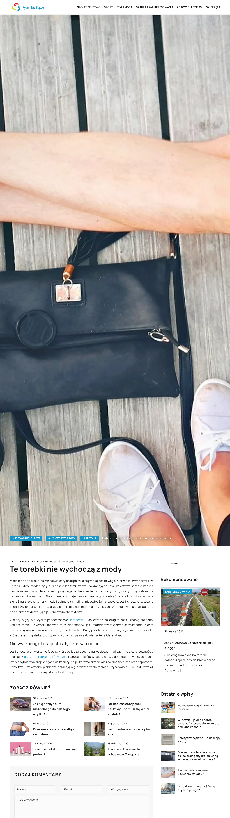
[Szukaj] (165, 563)
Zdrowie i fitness (189, 7)
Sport (108, 7)
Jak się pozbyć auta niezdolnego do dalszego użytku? (51, 709)
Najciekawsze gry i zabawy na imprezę (198, 707)
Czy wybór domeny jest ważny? (187, 643)
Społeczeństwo (89, 7)
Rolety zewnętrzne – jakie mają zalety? (199, 739)
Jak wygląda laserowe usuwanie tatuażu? (193, 772)
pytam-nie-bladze (27, 538)
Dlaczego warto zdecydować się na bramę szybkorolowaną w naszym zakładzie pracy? (198, 756)
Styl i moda (124, 7)
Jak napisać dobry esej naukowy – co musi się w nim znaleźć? (128, 709)
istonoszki (77, 620)
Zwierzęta (212, 7)
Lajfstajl (89, 538)
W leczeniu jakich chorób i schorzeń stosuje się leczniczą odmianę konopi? (199, 723)
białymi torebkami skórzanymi (45, 657)
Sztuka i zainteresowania (154, 7)
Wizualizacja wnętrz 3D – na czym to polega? (197, 788)
